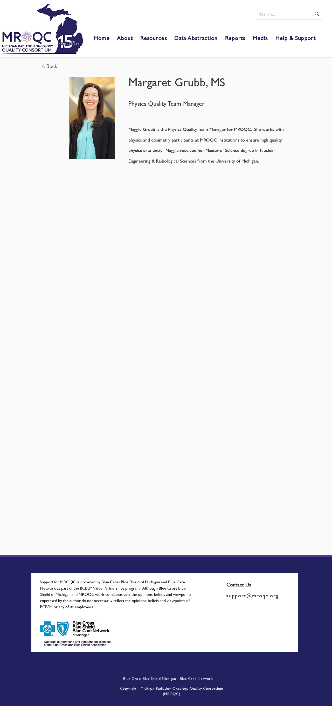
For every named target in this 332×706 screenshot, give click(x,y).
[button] (125, 38)
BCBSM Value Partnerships (102, 588)
